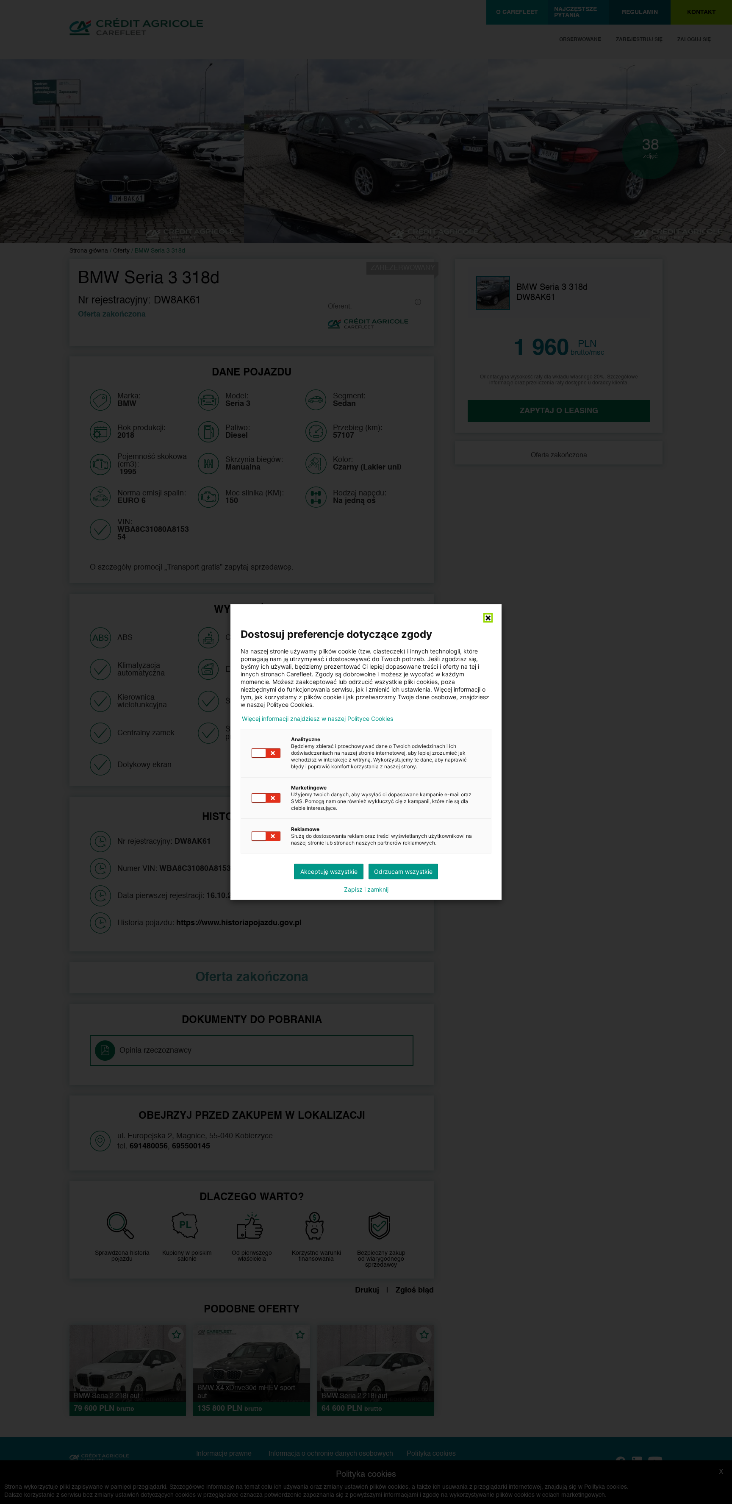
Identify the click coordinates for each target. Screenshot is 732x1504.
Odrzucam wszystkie (403, 871)
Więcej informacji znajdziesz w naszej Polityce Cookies (317, 718)
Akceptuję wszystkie (329, 871)
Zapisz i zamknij (366, 889)
